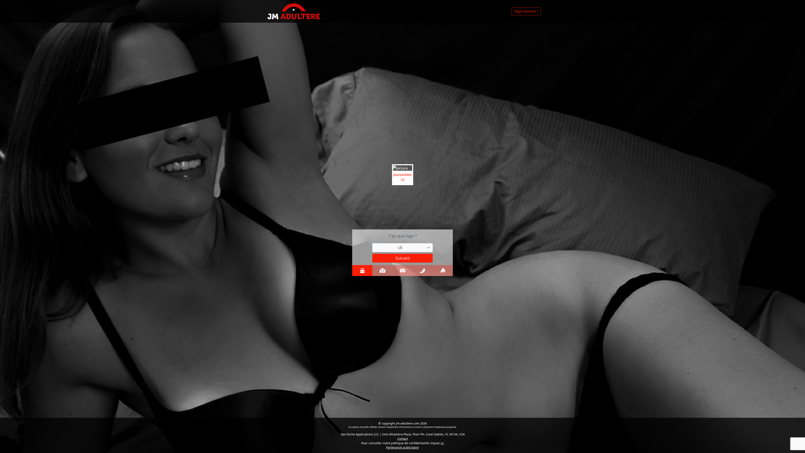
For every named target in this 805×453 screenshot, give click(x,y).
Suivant (402, 258)
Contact (402, 439)
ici (442, 443)
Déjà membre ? (526, 11)
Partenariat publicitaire (402, 447)
